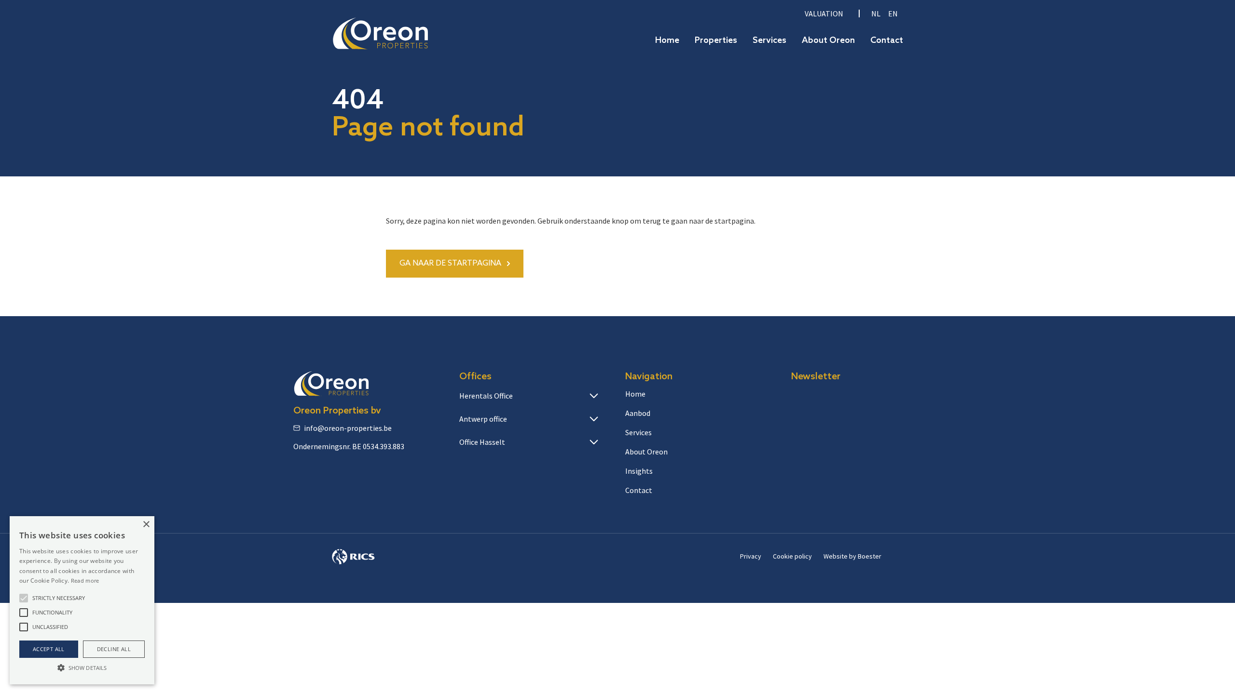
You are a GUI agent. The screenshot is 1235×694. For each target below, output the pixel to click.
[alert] (82, 600)
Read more (85, 580)
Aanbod (637, 413)
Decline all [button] (114, 649)
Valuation (824, 13)
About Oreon (828, 41)
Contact (886, 41)
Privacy (750, 556)
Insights (639, 471)
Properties (716, 41)
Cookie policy (792, 556)
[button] (23, 598)
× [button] (146, 524)
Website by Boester (852, 556)
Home (667, 41)
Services (769, 41)
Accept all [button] (49, 649)
